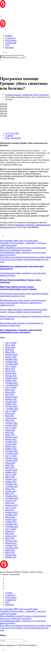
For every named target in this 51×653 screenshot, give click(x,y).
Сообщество (10, 43)
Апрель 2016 (11, 500)
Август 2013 (10, 529)
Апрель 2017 (11, 491)
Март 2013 (10, 538)
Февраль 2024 (11, 397)
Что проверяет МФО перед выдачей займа (19, 240)
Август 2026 (10, 342)
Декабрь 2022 (11, 423)
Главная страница (13, 95)
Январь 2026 (10, 357)
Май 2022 (9, 432)
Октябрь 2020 (11, 451)
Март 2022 (10, 434)
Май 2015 (9, 510)
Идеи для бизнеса (41, 95)
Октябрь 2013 (11, 524)
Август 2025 (10, 366)
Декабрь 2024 (11, 378)
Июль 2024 (10, 390)
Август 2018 (10, 474)
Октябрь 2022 (11, 425)
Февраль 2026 (11, 354)
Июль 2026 (10, 345)
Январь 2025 (10, 375)
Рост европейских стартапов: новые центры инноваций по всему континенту (21, 331)
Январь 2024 (10, 399)
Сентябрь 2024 (11, 385)
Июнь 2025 (10, 371)
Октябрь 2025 (11, 361)
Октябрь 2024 (11, 383)
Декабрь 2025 (11, 359)
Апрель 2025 (11, 373)
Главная (8, 36)
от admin (9, 135)
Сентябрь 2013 (11, 526)
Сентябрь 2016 (11, 498)
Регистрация (10, 40)
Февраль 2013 (11, 540)
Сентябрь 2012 (11, 548)
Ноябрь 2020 (10, 449)
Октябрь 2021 (11, 441)
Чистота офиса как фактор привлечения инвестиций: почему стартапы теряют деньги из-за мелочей (23, 310)
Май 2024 (9, 394)
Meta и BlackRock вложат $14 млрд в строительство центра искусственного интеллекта (23, 249)
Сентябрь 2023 (11, 408)
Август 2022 (10, 427)
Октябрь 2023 (11, 406)
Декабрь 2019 (11, 460)
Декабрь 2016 (11, 496)
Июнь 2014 (10, 517)
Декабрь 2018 (11, 470)
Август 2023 (10, 411)
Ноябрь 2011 (10, 557)
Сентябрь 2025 (11, 364)
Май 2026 (9, 350)
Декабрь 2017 (11, 479)
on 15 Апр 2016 (12, 133)
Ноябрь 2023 (10, 404)
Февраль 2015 (11, 512)
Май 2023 (9, 416)
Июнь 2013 (10, 531)
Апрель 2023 (11, 418)
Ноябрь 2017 (10, 482)
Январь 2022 (10, 439)
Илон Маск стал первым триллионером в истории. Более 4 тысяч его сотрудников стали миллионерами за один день (25, 259)
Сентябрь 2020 (11, 453)
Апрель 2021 (11, 444)
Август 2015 (10, 507)
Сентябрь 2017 (11, 486)
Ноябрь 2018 (10, 472)
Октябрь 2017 (11, 484)
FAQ (7, 45)
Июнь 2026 (10, 347)
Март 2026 (10, 352)
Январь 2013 (10, 543)
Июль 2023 (10, 413)
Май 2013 (9, 533)
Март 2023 (10, 420)
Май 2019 (9, 465)
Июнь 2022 (10, 430)
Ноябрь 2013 (10, 522)
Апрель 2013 (11, 536)
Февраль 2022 (11, 437)
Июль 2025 (10, 368)
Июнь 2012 (10, 550)
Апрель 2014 (11, 519)
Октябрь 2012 (11, 545)
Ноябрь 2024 (10, 380)
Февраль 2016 (11, 505)
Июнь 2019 (10, 463)
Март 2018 (10, 477)
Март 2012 (10, 552)
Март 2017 (10, 493)
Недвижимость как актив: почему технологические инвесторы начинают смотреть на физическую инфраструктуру (23, 302)
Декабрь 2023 (11, 401)
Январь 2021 (10, 446)
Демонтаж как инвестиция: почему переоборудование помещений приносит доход (24, 294)
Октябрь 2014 (11, 515)
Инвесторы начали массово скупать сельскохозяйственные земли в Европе (18, 288)
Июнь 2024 (10, 392)
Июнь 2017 (10, 489)
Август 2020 (10, 456)
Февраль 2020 (11, 458)
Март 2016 (10, 503)
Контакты (9, 47)
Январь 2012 (10, 555)
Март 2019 (10, 467)
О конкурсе (10, 38)
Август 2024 (10, 387)
